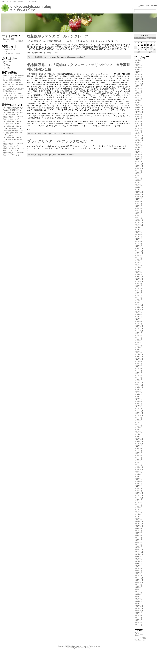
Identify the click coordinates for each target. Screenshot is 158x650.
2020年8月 (138, 230)
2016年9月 (138, 333)
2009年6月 (138, 535)
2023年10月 (139, 140)
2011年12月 (139, 467)
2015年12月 (139, 354)
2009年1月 (138, 547)
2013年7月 (138, 422)
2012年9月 (138, 446)
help (4, 64)
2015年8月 (138, 364)
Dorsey (12, 146)
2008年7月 (138, 561)
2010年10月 (139, 498)
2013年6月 (138, 425)
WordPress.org (140, 640)
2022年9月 (138, 171)
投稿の (139, 635)
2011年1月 (138, 491)
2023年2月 (138, 159)
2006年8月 (138, 615)
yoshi (4, 68)
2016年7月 (138, 338)
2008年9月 (138, 557)
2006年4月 (138, 625)
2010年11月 (139, 495)
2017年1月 (138, 324)
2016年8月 (138, 335)
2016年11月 (139, 328)
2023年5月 (138, 152)
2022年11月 (139, 166)
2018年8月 (138, 286)
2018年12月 (139, 277)
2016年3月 (138, 347)
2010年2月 (138, 517)
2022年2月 (138, 187)
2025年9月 (138, 86)
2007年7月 (138, 589)
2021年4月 (138, 211)
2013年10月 (139, 415)
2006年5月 (138, 622)
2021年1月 (138, 218)
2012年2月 (138, 462)
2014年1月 (138, 408)
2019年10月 (139, 253)
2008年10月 (139, 554)
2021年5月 (138, 208)
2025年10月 (139, 84)
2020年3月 (138, 241)
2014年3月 (138, 404)
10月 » (151, 52)
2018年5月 (138, 293)
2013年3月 (138, 432)
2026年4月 (138, 70)
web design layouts (15, 139)
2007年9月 (138, 585)
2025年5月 (138, 95)
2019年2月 (138, 272)
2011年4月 (138, 484)
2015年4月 (138, 373)
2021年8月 (138, 201)
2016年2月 (138, 350)
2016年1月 (138, 352)
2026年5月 (138, 67)
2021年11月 (139, 194)
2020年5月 (138, 237)
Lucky (12, 150)
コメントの (140, 637)
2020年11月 (139, 222)
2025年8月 (138, 88)
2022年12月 (139, 164)
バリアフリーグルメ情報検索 (13, 41)
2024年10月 (139, 112)
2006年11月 (139, 608)
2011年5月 (138, 481)
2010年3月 (138, 514)
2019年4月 (138, 267)
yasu (4, 66)
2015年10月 (139, 359)
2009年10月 (139, 526)
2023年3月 (138, 157)
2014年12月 (139, 382)
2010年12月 (139, 493)
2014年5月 (138, 399)
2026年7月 (138, 63)
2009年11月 (139, 524)
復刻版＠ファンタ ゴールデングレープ (57, 36)
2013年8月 (138, 420)
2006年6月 (138, 620)
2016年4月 (138, 345)
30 (154, 50)
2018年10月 (139, 281)
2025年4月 (138, 98)
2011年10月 (139, 469)
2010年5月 (138, 509)
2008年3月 (138, 571)
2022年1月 (138, 190)
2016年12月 (139, 326)
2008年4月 (138, 568)
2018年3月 (138, 298)
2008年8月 (138, 559)
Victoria (12, 155)
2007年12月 (139, 578)
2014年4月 (138, 401)
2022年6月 (138, 178)
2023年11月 (139, 138)
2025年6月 (138, 93)
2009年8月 (138, 531)
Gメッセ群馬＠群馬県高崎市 (13, 80)
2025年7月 (138, 91)
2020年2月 (138, 244)
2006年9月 (138, 613)
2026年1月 (138, 77)
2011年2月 (138, 488)
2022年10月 (139, 168)
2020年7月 (138, 232)
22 (151, 47)
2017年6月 (138, 319)
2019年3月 (138, 270)
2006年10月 (139, 611)
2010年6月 (138, 507)
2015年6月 (138, 368)
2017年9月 (138, 312)
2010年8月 (138, 502)
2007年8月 (138, 587)
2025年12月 (139, 79)
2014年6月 (138, 397)
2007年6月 (138, 592)
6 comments (61, 57)
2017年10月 (139, 310)
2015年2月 (138, 378)
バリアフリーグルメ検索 (11, 53)
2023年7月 (138, 147)
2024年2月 (138, 131)
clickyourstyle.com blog (30, 6)
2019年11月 (139, 251)
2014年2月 (138, 406)
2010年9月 (138, 500)
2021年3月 (138, 213)
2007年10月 (139, 582)
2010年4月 (138, 512)
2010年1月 (138, 519)
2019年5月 (138, 265)
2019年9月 (138, 255)
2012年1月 (138, 465)
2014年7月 (138, 394)
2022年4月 (138, 182)
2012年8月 (138, 448)
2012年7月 (138, 451)
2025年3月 (138, 100)
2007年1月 (138, 604)
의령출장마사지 (14, 110)
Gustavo (13, 119)
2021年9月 (138, 199)
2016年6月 (138, 340)
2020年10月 (139, 225)
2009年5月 (138, 538)
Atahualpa (87, 648)
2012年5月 (138, 455)
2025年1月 (138, 105)
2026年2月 (138, 74)
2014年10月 (139, 387)
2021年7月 (138, 204)
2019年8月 (138, 258)
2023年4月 (138, 154)
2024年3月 (138, 128)
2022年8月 (138, 173)
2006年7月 (138, 618)
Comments (152, 6)
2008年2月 (138, 573)
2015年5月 (138, 371)
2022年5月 (138, 180)
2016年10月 (139, 331)
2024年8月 (138, 117)
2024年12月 (139, 107)
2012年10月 (139, 444)
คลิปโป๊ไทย (12, 124)
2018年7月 (138, 288)
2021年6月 (138, 206)
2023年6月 (138, 150)
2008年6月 (138, 564)
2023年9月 (138, 142)
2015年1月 (138, 380)
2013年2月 (138, 434)
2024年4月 (138, 126)
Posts (142, 6)
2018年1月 (138, 302)
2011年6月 (138, 479)
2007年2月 (138, 601)
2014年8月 (138, 392)
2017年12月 (139, 305)
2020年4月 (138, 239)
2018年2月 (138, 300)
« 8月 (138, 52)
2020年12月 (139, 220)
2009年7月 (138, 533)
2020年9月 (138, 227)
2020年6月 (138, 234)
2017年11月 (139, 307)
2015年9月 (138, 361)
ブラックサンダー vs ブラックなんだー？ (60, 141)
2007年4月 (138, 597)
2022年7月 (138, 175)
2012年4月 (138, 458)
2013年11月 (139, 413)
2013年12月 (139, 411)
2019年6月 (138, 262)
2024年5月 (138, 124)
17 (135, 47)
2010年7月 (138, 505)
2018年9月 (138, 284)
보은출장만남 (13, 128)
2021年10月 (139, 197)
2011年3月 (138, 486)
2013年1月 (138, 437)
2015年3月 (138, 375)
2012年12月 (139, 439)
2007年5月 (138, 594)
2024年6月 (138, 121)
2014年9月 (138, 389)
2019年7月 (138, 260)
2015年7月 (138, 366)
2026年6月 (138, 65)
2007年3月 (138, 599)
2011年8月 (138, 474)
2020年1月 (138, 246)
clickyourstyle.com (9, 49)
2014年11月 (139, 385)
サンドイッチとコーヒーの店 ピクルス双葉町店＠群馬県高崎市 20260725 (13, 85)
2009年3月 (138, 542)
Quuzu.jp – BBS (8, 39)
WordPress (79, 648)
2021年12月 (139, 192)
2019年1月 (138, 274)
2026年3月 (138, 72)
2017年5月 (138, 321)
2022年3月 (138, 185)
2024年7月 (138, 119)
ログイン (138, 633)
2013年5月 (138, 427)
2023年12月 (139, 135)
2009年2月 (138, 545)
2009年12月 (139, 521)
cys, (50, 57)
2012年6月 (138, 453)
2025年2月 (138, 103)
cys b (5, 51)
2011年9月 (138, 472)
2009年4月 (138, 540)
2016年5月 (138, 342)
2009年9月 (138, 528)
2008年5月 (138, 566)
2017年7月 (138, 317)
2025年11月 (139, 81)
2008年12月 (139, 549)
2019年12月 (139, 248)
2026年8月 (138, 60)
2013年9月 (138, 418)
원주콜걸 (11, 114)
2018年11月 (139, 279)
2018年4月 (138, 295)
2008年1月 (138, 575)
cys (4, 62)
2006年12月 (139, 606)
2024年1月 (138, 133)
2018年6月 (138, 291)
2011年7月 (138, 477)
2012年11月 (139, 441)
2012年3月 (138, 460)
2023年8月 (138, 145)
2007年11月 (139, 580)
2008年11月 (139, 552)
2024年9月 (138, 114)
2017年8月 (138, 314)
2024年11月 (139, 110)
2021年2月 (138, 215)
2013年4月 (138, 429)
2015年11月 (139, 357)
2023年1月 (138, 161)
